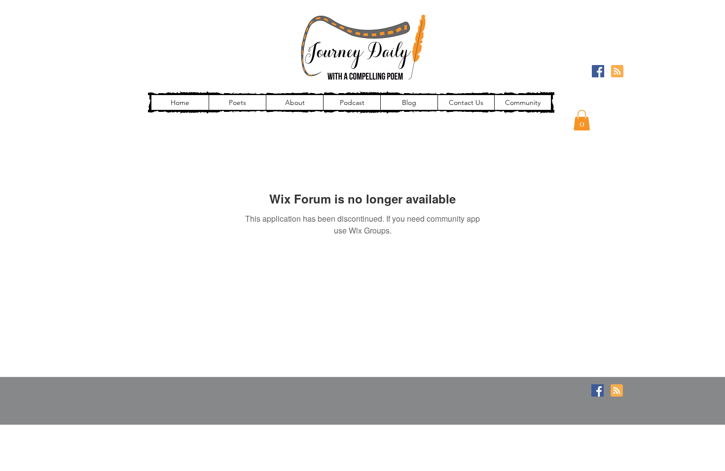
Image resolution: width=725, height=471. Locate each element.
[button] (581, 120)
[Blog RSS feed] (617, 71)
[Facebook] (598, 71)
